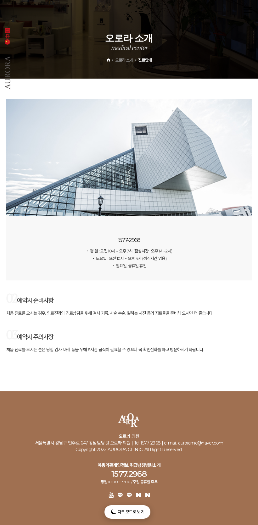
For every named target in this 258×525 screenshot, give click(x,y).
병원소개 (152, 465)
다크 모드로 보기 (130, 511)
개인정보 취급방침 (129, 465)
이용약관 (105, 465)
